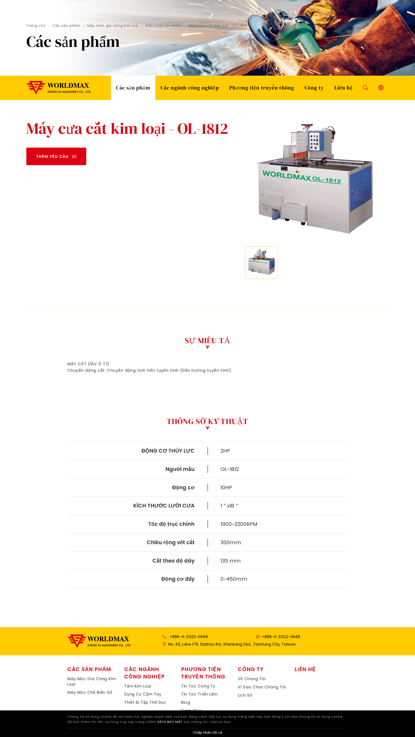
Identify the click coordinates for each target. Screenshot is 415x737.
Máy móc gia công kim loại (113, 25)
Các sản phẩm (66, 25)
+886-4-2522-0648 (281, 636)
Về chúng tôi (252, 678)
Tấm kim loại (137, 686)
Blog (185, 702)
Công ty (314, 87)
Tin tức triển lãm (199, 694)
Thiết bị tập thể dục (145, 702)
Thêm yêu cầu (52, 156)
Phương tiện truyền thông (261, 87)
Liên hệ (343, 87)
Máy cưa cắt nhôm (163, 25)
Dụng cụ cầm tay (143, 694)
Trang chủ (36, 25)
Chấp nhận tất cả (207, 732)
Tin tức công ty (198, 686)
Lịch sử (245, 695)
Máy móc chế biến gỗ (89, 692)
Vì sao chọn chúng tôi (262, 687)
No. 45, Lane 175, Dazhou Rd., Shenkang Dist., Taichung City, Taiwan (232, 644)
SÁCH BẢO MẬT (169, 722)
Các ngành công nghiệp (190, 87)
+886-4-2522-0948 (188, 636)
